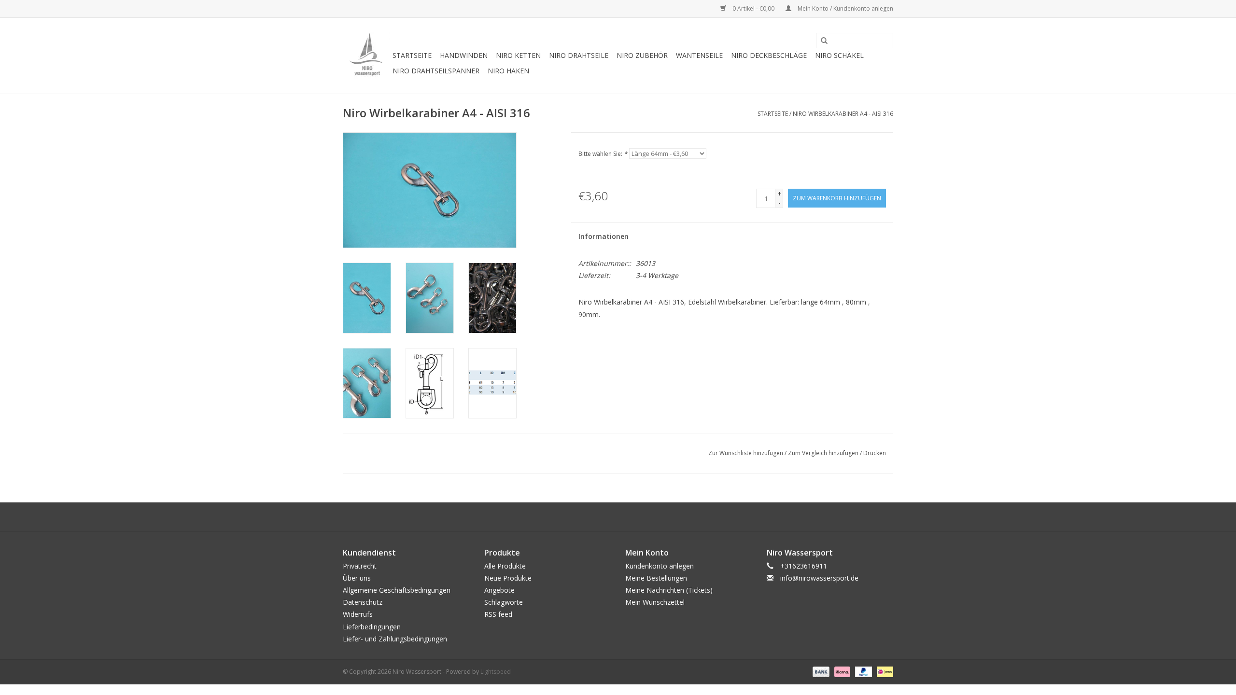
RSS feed (498, 614)
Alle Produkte (505, 565)
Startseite (412, 55)
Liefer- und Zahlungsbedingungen (395, 638)
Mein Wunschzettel (655, 602)
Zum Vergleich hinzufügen (824, 453)
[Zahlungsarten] (820, 671)
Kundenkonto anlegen (659, 565)
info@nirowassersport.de (819, 578)
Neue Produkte (508, 578)
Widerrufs (358, 614)
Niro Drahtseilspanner (436, 70)
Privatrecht (360, 565)
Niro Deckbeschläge (769, 55)
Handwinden (464, 55)
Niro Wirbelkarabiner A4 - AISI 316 (843, 114)
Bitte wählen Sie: (602, 154)
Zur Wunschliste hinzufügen (745, 453)
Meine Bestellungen (656, 578)
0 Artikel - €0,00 (753, 8)
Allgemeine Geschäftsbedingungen (396, 590)
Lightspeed (495, 671)
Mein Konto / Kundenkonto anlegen (844, 8)
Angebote (499, 590)
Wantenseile (699, 55)
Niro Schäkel (839, 55)
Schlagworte (503, 602)
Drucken (874, 453)
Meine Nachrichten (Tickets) (669, 590)
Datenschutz (362, 602)
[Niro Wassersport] (366, 55)
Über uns (357, 578)
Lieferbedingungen (372, 626)
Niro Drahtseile (578, 55)
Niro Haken (508, 70)
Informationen (603, 236)
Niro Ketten (518, 55)
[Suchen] (821, 41)
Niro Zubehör (642, 55)
